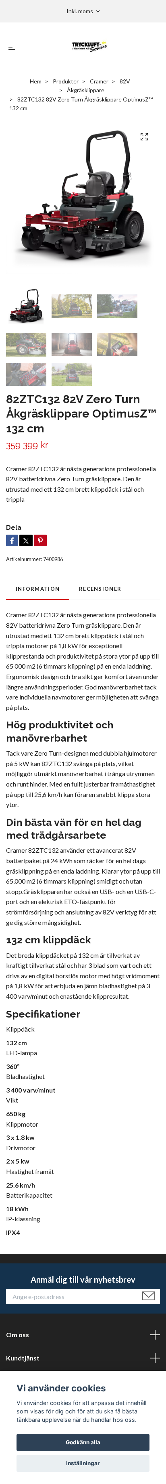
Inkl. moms (80, 11)
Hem (36, 81)
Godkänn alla (83, 1442)
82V (125, 81)
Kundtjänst (22, 1358)
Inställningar (83, 1463)
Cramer (99, 81)
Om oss (17, 1334)
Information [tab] (38, 589)
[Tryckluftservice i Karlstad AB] (90, 47)
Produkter (66, 81)
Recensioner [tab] (100, 589)
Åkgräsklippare (85, 90)
